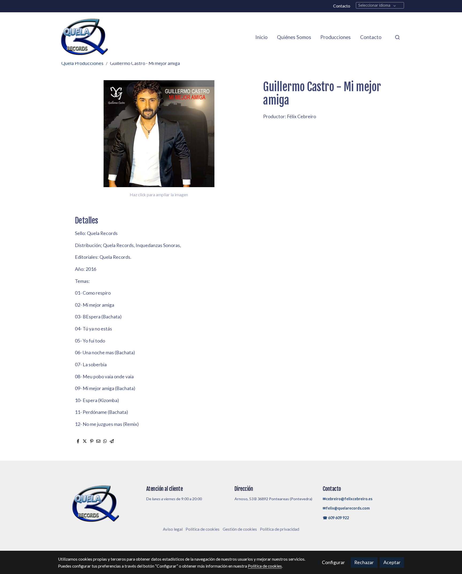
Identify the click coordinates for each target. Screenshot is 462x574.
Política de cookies (203, 529)
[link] (84, 37)
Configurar (333, 562)
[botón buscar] (397, 37)
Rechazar (364, 562)
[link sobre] (99, 504)
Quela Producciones (82, 63)
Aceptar (392, 562)
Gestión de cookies (240, 529)
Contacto (341, 5)
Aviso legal (173, 529)
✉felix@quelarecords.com (346, 508)
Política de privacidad (279, 529)
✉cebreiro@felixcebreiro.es (347, 498)
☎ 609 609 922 (336, 517)
